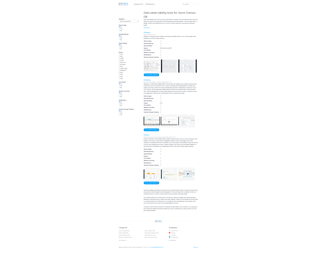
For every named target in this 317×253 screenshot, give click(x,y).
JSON (122, 60)
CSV (121, 54)
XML (121, 78)
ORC (121, 66)
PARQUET (123, 70)
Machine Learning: (124, 91)
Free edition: (122, 82)
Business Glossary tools (125, 237)
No (121, 30)
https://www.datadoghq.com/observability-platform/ (157, 82)
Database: (122, 19)
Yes (121, 29)
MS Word (122, 64)
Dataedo (147, 32)
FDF (121, 56)
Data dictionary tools (124, 235)
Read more (147, 27)
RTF (121, 74)
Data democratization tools (152, 233)
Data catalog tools (124, 233)
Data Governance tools (151, 237)
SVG (121, 76)
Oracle (173, 233)
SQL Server (174, 230)
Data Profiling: (123, 43)
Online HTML (123, 68)
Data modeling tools (124, 230)
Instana (146, 135)
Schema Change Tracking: (126, 109)
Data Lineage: (123, 25)
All (121, 27)
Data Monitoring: (124, 34)
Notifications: (123, 100)
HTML (122, 58)
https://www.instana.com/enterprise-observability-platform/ (159, 137)
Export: (121, 52)
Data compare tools (150, 230)
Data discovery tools (150, 235)
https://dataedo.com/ (149, 34)
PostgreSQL (174, 237)
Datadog (147, 80)
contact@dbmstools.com (156, 247)
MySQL (173, 235)
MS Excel (123, 62)
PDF (121, 72)
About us (196, 247)
